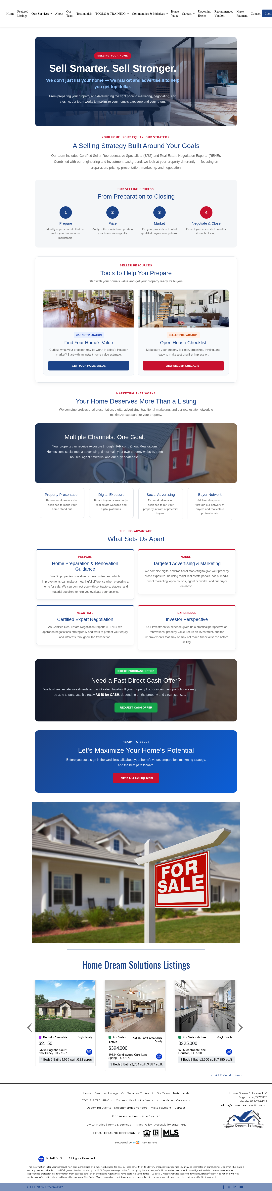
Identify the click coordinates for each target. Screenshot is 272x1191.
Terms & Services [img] (119, 1124)
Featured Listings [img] (22, 13)
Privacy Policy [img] (142, 1124)
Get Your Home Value (89, 365)
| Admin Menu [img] (149, 1142)
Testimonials (84, 13)
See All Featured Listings (226, 1075)
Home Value (175, 13)
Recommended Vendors (223, 13)
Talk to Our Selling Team (136, 778)
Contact (179, 1107)
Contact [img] (255, 13)
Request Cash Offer (136, 707)
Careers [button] (187, 13)
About (59, 13)
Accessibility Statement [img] (170, 1124)
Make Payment (242, 13)
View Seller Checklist (183, 365)
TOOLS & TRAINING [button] (110, 13)
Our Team (69, 13)
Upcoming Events (204, 13)
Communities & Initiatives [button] (148, 13)
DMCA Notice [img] (95, 1124)
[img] (126, 1142)
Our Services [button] (40, 13)
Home (10, 13)
